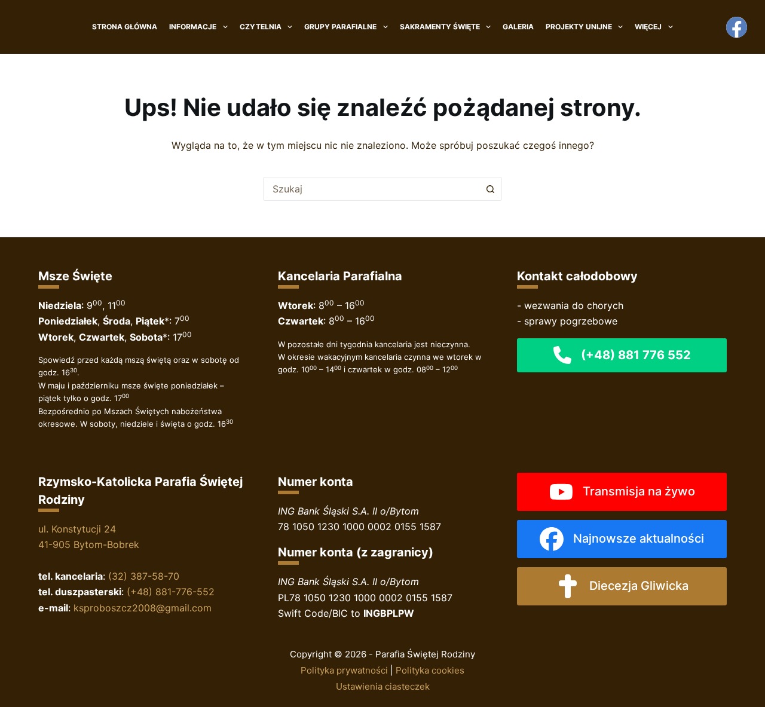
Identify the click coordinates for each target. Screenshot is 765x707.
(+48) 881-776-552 (171, 592)
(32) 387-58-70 (143, 576)
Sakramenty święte (440, 26)
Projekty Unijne (579, 26)
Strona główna (124, 26)
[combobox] (371, 189)
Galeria (518, 26)
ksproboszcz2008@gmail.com (143, 608)
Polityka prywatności (344, 670)
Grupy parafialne (340, 26)
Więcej (648, 26)
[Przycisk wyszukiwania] (490, 188)
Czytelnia (260, 26)
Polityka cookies (430, 670)
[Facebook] (736, 27)
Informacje (192, 26)
